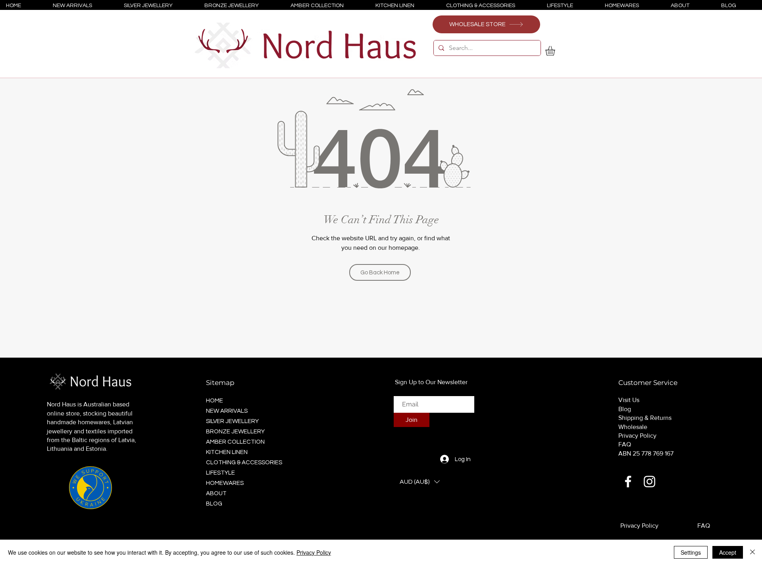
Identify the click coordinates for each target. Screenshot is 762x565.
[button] (555, 51)
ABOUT (216, 493)
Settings (691, 552)
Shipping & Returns (645, 417)
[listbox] (419, 482)
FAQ (624, 444)
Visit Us (628, 399)
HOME (214, 401)
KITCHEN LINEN (227, 452)
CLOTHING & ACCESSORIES (241, 462)
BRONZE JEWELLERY (235, 432)
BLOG (214, 504)
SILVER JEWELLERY (232, 421)
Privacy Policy (637, 435)
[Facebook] (628, 481)
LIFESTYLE (220, 473)
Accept (727, 552)
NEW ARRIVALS (227, 411)
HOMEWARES (225, 483)
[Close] (752, 552)
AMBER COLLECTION (235, 442)
